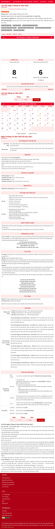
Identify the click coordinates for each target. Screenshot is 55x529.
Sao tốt (3, 201)
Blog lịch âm (5, 503)
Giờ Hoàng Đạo (6, 144)
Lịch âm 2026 (5, 486)
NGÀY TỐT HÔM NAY (27, 1)
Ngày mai (50, 89)
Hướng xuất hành (6, 312)
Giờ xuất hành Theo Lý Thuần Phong (6, 342)
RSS (3, 501)
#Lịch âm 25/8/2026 (19, 30)
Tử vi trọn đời (5, 496)
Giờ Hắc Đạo (5, 149)
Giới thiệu (4, 511)
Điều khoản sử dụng (7, 515)
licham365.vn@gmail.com (8, 527)
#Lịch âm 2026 (17, 25)
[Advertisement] (28, 48)
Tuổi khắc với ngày (6, 177)
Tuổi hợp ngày (5, 175)
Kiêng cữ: (4, 260)
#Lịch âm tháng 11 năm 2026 (43, 27)
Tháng (19, 97)
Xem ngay (36, 99)
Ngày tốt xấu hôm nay (7, 480)
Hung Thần (4, 410)
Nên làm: (4, 258)
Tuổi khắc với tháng (7, 181)
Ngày (14, 417)
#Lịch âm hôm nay (6, 25)
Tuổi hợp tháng (5, 179)
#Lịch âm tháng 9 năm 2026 (8, 27)
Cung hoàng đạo (6, 498)
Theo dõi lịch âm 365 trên (14, 9)
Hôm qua (4, 89)
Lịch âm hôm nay (6, 478)
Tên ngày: (4, 254)
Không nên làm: (6, 300)
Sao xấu (4, 214)
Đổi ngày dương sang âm (8, 482)
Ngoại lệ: (4, 265)
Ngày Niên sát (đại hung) (8, 188)
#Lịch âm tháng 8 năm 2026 (29, 25)
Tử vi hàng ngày (6, 494)
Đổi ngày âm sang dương (8, 484)
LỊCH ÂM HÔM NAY (17, 1)
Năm (27, 97)
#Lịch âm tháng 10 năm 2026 (26, 27)
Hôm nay (27, 89)
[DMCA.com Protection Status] (6, 517)
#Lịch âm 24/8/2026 (6, 30)
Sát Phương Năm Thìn (6, 389)
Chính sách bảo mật (7, 513)
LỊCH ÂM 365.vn (5, 1)
